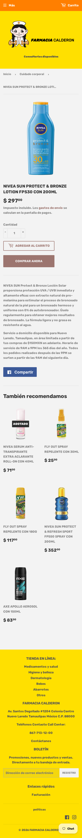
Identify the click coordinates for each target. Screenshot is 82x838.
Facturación (41, 795)
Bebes (41, 684)
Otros (41, 695)
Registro (69, 772)
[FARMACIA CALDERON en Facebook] (67, 818)
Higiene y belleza (41, 672)
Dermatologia (41, 678)
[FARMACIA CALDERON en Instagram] (74, 818)
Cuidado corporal (32, 74)
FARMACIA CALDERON (45, 830)
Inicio (7, 74)
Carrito (73, 5)
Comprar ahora (28, 261)
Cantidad (10, 225)
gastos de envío (51, 208)
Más (12, 5)
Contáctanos (41, 741)
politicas (39, 809)
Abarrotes (41, 689)
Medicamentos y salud (41, 667)
